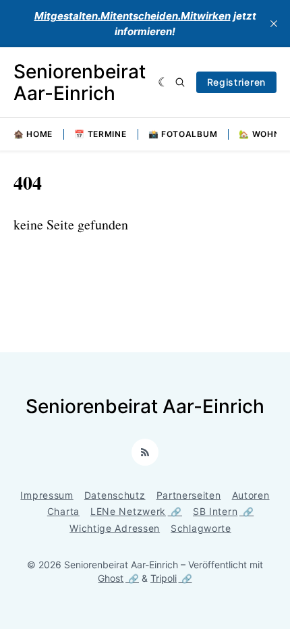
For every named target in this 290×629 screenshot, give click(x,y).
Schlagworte (201, 528)
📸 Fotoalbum (183, 134)
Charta (63, 511)
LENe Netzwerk (128, 511)
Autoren (251, 495)
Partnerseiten (188, 495)
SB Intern (215, 511)
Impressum (46, 495)
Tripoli (163, 578)
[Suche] (180, 82)
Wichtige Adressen (114, 528)
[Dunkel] (163, 82)
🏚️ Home (33, 134)
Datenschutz (115, 495)
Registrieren (236, 82)
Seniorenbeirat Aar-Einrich (79, 82)
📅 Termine (100, 134)
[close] (274, 23)
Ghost (110, 578)
